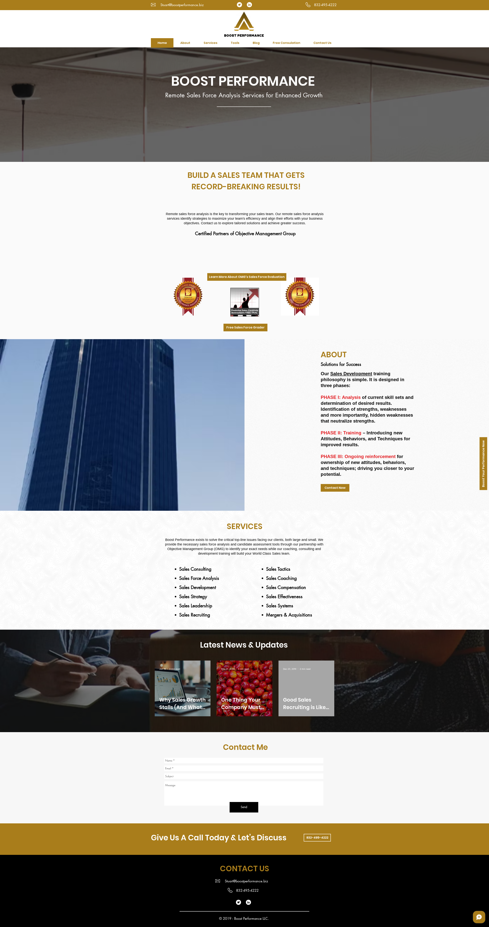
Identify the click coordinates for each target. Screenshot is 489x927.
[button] (210, 43)
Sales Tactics (278, 569)
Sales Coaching (281, 578)
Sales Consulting (195, 569)
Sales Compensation (286, 587)
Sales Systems (279, 606)
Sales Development (351, 373)
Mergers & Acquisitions (289, 615)
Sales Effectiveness (284, 596)
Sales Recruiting (194, 615)
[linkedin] (249, 4)
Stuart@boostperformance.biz (182, 4)
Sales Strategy (193, 596)
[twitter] (239, 4)
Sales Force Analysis (199, 578)
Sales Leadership (195, 606)
